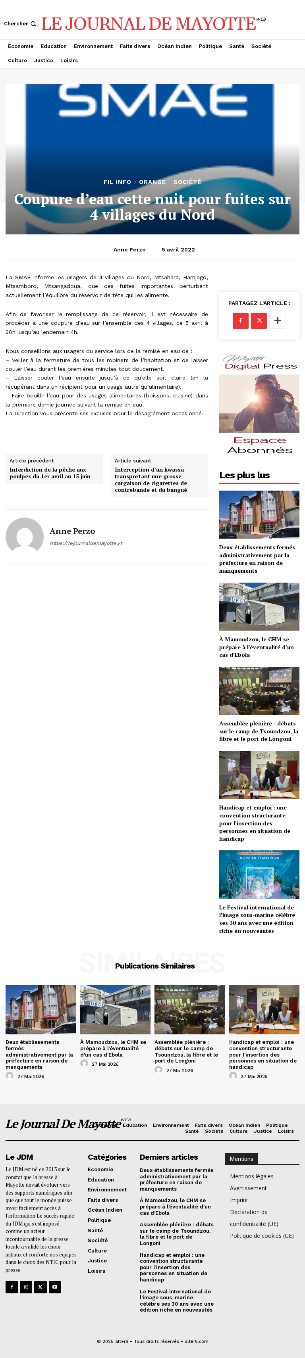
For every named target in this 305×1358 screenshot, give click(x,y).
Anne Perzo (130, 249)
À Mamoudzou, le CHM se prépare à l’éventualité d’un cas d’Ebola (256, 646)
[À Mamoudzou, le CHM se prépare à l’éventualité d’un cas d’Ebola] (259, 607)
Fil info (117, 182)
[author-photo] (11, 1076)
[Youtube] (55, 1287)
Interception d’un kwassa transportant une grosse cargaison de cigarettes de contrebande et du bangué (151, 479)
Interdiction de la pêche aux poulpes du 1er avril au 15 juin (50, 473)
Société (188, 182)
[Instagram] (26, 1287)
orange (152, 182)
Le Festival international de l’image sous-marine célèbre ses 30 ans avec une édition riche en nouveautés (257, 918)
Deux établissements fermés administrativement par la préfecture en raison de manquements (257, 558)
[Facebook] (241, 321)
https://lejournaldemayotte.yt (86, 543)
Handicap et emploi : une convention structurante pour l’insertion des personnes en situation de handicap (254, 823)
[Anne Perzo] (25, 537)
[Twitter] (259, 321)
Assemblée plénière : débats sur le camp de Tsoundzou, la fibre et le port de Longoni (258, 730)
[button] (21, 23)
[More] (277, 321)
